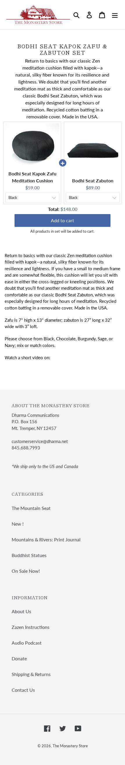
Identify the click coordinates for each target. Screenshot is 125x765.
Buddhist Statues (29, 555)
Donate (19, 658)
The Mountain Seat (31, 508)
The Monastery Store (70, 745)
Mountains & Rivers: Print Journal (46, 539)
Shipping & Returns (31, 674)
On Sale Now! (26, 571)
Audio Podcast (27, 642)
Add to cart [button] (62, 220)
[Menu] (114, 14)
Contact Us (23, 690)
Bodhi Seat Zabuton (92, 180)
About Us (21, 611)
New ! (18, 523)
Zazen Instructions (30, 627)
